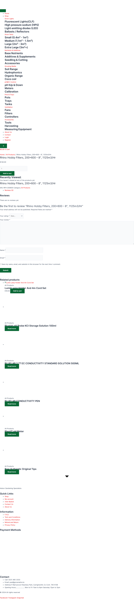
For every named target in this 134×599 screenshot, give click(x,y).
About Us (8, 132)
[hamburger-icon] (3, 10)
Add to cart (7, 173)
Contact (8, 135)
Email (2, 258)
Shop (7, 16)
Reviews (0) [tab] (9, 190)
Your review (5, 220)
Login (7, 137)
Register (8, 140)
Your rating (5, 216)
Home (7, 13)
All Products (10, 155)
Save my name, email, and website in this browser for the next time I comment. (31, 264)
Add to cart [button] (17, 291)
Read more (12, 329)
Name (3, 250)
